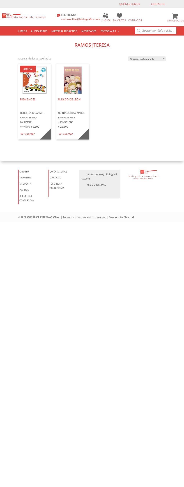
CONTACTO (158, 4)
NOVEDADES (88, 31)
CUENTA (105, 20)
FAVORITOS (119, 20)
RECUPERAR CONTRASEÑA (26, 198)
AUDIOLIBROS (39, 31)
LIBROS (22, 31)
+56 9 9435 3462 (96, 184)
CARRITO (24, 171)
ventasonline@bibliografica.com (80, 19)
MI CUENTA (25, 183)
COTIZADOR (135, 20)
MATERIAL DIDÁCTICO (64, 31)
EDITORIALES (108, 31)
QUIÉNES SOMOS (129, 4)
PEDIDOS (24, 189)
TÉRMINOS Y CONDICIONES (57, 186)
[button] (27, 134)
